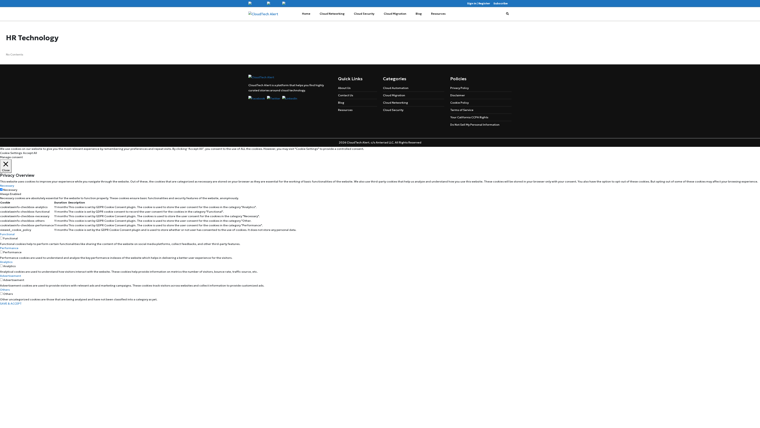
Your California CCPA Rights (469, 117)
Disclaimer (457, 95)
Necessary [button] (7, 185)
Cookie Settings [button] (11, 153)
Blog (419, 13)
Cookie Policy (459, 102)
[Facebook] (256, 3)
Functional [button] (7, 234)
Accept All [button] (30, 153)
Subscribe (500, 3)
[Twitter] (273, 3)
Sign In (471, 3)
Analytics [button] (6, 262)
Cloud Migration (395, 13)
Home (306, 13)
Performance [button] (9, 248)
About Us (344, 88)
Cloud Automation (395, 88)
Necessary (10, 190)
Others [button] (5, 289)
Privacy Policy (459, 88)
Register (484, 3)
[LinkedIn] (289, 3)
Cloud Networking (332, 13)
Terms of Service (461, 110)
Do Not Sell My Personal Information (475, 124)
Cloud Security (364, 13)
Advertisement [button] (10, 276)
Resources (438, 13)
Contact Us (345, 95)
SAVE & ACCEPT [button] (11, 303)
